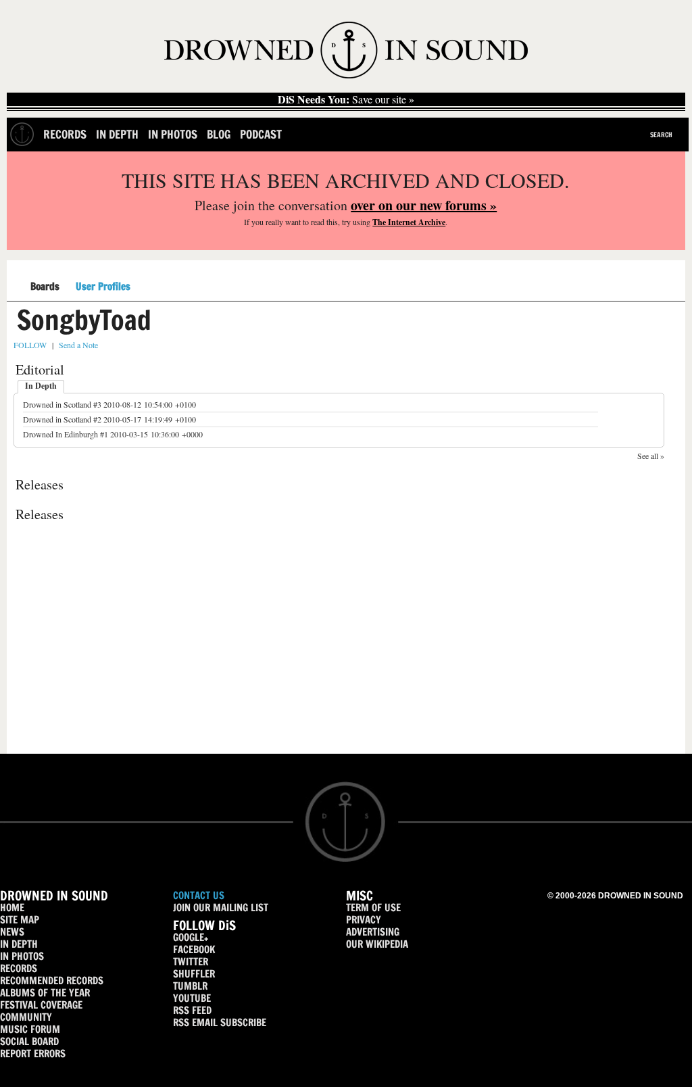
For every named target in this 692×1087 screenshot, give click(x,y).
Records (64, 134)
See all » (650, 455)
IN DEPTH (19, 944)
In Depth (117, 134)
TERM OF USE (373, 907)
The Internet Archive (408, 222)
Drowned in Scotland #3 (62, 404)
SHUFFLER (194, 974)
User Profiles (103, 287)
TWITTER (190, 962)
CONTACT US (198, 895)
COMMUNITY (26, 1017)
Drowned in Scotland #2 (62, 419)
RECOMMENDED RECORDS (51, 980)
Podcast (261, 134)
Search (661, 134)
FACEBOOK (194, 949)
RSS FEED (192, 1010)
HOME (12, 907)
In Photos (172, 134)
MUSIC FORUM (30, 1029)
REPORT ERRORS (33, 1053)
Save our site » (346, 99)
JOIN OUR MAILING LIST (220, 907)
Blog (218, 134)
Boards (44, 287)
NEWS (12, 932)
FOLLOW (30, 344)
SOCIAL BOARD (29, 1041)
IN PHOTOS (22, 956)
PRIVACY (363, 920)
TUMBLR (190, 986)
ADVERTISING (372, 932)
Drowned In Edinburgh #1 (65, 434)
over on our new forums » (424, 205)
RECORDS (18, 968)
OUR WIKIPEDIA (377, 944)
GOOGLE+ (190, 937)
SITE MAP (19, 920)
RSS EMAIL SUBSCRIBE (219, 1022)
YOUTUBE (192, 998)
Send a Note (78, 344)
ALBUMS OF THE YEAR (45, 993)
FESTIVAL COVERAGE (41, 1005)
